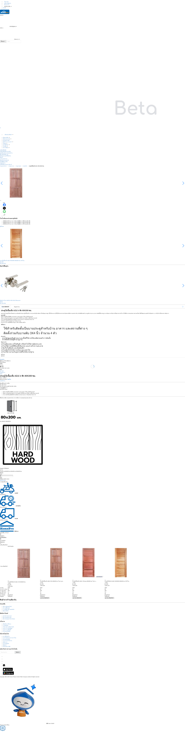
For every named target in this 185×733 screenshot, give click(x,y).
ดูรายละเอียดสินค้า (45, 597)
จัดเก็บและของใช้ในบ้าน (5, 155)
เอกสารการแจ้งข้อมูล (7, 628)
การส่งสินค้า (5, 625)
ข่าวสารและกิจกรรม (7, 640)
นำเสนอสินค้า (6, 643)
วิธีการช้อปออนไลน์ (7, 606)
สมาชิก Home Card (7, 616)
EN (5, 7)
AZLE (1, 373)
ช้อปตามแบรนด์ (6, 139)
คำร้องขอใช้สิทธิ (6, 631)
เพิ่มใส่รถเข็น (3, 480)
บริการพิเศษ (5, 147)
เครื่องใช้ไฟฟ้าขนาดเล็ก (5, 151)
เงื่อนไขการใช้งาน (7, 624)
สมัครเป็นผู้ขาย (7, 3)
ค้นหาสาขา (6, 4)
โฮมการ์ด (6, 1)
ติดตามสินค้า (6, 610)
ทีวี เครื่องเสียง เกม (4, 154)
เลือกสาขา (16, 39)
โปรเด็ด (4, 146)
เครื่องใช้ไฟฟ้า (3, 150)
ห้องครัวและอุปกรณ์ (4, 160)
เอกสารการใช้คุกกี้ (7, 629)
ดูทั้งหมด (2, 226)
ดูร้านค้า (2, 371)
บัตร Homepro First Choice (9, 618)
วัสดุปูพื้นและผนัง (4, 161)
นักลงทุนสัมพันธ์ (6, 639)
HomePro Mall (6, 140)
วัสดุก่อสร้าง (2, 163)
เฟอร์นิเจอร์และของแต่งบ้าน (6, 153)
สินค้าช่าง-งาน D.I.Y (7, 141)
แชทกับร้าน (2, 372)
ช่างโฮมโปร (5, 144)
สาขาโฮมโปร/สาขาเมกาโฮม (9, 637)
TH (3, 7)
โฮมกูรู (4, 143)
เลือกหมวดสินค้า (8, 134)
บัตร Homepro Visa (7, 617)
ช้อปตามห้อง (5, 137)
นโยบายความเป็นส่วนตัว (8, 626)
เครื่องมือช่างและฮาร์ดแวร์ (6, 164)
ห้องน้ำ (1, 157)
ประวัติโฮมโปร (6, 636)
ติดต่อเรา (5, 645)
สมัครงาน (5, 642)
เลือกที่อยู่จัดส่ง (12, 26)
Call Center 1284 (6, 646)
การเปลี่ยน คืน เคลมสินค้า (8, 609)
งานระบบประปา (3, 158)
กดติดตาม (8, 360)
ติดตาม (17, 652)
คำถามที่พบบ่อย (6, 608)
